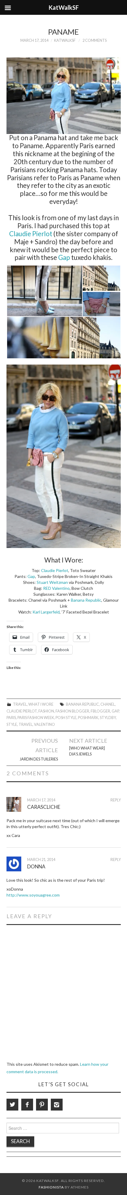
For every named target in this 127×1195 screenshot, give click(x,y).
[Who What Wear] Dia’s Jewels (87, 751)
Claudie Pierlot (30, 234)
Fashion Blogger (72, 711)
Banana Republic (86, 600)
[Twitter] (12, 1105)
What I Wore (40, 704)
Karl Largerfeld (46, 611)
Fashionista (51, 1187)
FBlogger (100, 711)
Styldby (108, 717)
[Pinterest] (42, 1105)
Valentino (44, 724)
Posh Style (66, 717)
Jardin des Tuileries (39, 759)
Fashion (46, 711)
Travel (20, 704)
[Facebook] (27, 1105)
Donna (36, 866)
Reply (115, 800)
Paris (11, 717)
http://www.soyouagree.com (33, 894)
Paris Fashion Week (35, 717)
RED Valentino (56, 588)
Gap (64, 257)
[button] (44, 291)
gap (115, 711)
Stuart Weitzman (52, 582)
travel (25, 724)
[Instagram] (57, 1105)
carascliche (43, 807)
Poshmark (88, 717)
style (11, 724)
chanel (107, 704)
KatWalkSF (65, 40)
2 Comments (94, 40)
